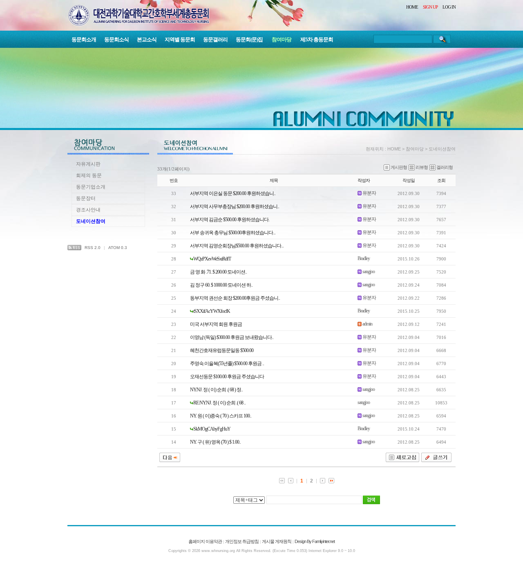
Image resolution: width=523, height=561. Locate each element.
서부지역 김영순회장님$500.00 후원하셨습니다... (237, 246)
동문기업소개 (90, 187)
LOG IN (449, 6)
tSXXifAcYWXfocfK (211, 311)
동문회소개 (84, 39)
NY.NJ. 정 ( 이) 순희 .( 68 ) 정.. (216, 390)
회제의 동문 (89, 175)
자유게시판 (88, 164)
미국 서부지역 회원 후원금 (216, 324)
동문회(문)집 (249, 39)
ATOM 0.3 (117, 247)
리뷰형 (422, 167)
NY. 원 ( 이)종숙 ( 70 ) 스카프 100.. (220, 416)
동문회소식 (116, 39)
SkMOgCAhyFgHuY (211, 429)
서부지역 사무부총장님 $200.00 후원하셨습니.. (234, 206)
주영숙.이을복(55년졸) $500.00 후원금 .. (227, 363)
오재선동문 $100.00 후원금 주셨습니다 (227, 376)
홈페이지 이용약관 (205, 541)
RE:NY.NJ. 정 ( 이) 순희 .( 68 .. (219, 403)
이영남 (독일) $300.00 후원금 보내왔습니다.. (231, 337)
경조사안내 (88, 210)
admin (367, 324)
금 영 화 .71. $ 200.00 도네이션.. (218, 272)
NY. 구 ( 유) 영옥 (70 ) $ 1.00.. (215, 442)
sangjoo (368, 271)
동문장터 (86, 198)
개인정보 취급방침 (242, 541)
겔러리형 (444, 167)
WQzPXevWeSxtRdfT (212, 259)
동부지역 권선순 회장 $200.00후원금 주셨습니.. (235, 298)
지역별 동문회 (180, 39)
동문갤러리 (215, 39)
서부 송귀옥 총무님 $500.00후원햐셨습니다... (232, 233)
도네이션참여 (90, 221)
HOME (412, 6)
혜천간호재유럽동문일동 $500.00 (221, 350)
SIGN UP (430, 6)
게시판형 (399, 167)
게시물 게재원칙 (276, 541)
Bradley (364, 258)
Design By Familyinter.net (315, 541)
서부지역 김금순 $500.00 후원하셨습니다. (229, 219)
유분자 (369, 193)
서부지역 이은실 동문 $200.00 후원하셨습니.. (232, 193)
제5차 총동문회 (316, 39)
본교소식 (146, 39)
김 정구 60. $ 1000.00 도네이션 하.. (221, 285)
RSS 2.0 (93, 247)
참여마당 (281, 39)
